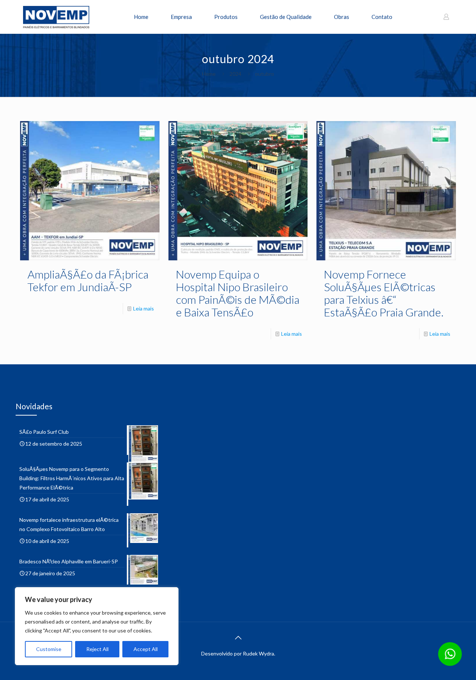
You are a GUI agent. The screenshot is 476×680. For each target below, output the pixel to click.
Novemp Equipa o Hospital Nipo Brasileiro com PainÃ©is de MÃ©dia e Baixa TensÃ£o (237, 293)
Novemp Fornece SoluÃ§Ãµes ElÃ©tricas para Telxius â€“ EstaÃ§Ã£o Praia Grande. (383, 293)
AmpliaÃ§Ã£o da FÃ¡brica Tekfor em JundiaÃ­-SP (88, 280)
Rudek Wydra (258, 653)
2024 (235, 74)
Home (209, 74)
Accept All (146, 649)
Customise (48, 649)
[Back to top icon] (238, 637)
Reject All (97, 649)
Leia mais (143, 308)
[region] (96, 626)
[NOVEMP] (56, 16)
